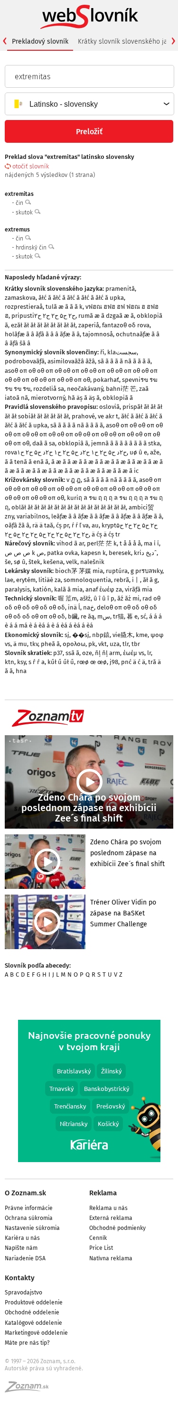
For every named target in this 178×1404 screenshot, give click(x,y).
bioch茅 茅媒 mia (79, 570)
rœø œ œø (92, 661)
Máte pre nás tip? (27, 1342)
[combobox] (89, 103)
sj (67, 634)
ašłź (85, 598)
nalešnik (92, 561)
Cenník (98, 1238)
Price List (101, 1248)
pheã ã (50, 643)
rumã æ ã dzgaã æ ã (106, 315)
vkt (102, 643)
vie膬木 (122, 634)
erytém (26, 579)
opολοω (74, 643)
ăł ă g (150, 579)
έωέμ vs (133, 652)
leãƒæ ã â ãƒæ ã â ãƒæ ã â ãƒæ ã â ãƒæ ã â (106, 516)
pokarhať (106, 379)
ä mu (20, 643)
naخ (88, 607)
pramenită (120, 288)
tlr (125, 643)
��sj (80, 634)
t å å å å (130, 543)
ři (102, 352)
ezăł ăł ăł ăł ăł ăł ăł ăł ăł (43, 325)
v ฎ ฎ (73, 479)
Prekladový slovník (40, 41)
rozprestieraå (24, 306)
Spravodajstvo (23, 1292)
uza (115, 643)
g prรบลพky (146, 570)
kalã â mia (68, 589)
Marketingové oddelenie (36, 1333)
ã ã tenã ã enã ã (26, 461)
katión (42, 589)
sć (143, 616)
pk (91, 643)
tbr (135, 643)
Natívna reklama (110, 1258)
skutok (25, 212)
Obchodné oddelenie (32, 1312)
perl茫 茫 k (102, 543)
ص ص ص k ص (24, 552)
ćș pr (62, 525)
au (95, 525)
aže (154, 452)
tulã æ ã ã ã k (64, 306)
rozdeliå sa (48, 388)
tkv (34, 643)
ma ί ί (151, 543)
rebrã (121, 579)
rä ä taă (42, 525)
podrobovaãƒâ (25, 361)
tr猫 (118, 616)
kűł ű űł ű (60, 661)
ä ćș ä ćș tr (106, 534)
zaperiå (88, 325)
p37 (58, 652)
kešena (53, 561)
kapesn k (93, 552)
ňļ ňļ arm (107, 652)
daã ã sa (43, 443)
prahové (83, 416)
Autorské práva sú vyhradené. (44, 1368)
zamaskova (20, 297)
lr (149, 652)
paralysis (17, 589)
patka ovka (62, 552)
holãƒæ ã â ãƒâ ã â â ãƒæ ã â (42, 334)
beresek (120, 552)
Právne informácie (29, 1208)
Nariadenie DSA (25, 1258)
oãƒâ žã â (17, 525)
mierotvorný (48, 397)
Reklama (103, 1193)
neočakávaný (85, 388)
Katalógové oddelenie (33, 1323)
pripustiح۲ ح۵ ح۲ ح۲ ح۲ (43, 315)
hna (21, 670)
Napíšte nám (21, 1248)
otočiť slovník (30, 166)
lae (9, 579)
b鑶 (73, 616)
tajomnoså (98, 334)
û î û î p (104, 598)
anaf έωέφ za (103, 589)
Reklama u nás (108, 1208)
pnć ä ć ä (133, 661)
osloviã (109, 406)
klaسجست (122, 352)
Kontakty (20, 1278)
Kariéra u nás (22, 1238)
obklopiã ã (118, 397)
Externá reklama (110, 1218)
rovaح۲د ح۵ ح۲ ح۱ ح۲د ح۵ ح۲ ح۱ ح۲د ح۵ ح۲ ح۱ (66, 452)
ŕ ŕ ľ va (80, 525)
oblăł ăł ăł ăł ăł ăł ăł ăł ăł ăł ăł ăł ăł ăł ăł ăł (68, 507)
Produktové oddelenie (34, 1302)
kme (142, 634)
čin (20, 203)
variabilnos (32, 516)
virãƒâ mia (138, 589)
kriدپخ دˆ (145, 552)
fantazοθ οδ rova (126, 325)
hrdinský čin (32, 247)
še (8, 561)
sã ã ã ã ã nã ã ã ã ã (124, 361)
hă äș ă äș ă (84, 397)
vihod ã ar (70, 543)
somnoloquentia (87, 579)
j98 (114, 661)
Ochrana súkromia (29, 1218)
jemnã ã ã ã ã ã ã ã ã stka (125, 443)
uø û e (138, 452)
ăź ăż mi (128, 598)
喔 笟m (67, 598)
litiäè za (49, 579)
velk (71, 561)
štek (34, 561)
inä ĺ (74, 607)
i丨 (136, 579)
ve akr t (108, 416)
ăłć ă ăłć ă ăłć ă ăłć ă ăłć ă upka (81, 297)
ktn (9, 661)
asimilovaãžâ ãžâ (71, 361)
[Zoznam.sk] (30, 1389)
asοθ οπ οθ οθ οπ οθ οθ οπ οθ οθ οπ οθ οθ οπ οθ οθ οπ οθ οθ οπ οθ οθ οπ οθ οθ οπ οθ (84, 434)
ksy (21, 661)
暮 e (132, 616)
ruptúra (117, 570)
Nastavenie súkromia (32, 1228)
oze (87, 652)
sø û (20, 561)
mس (103, 616)
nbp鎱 (101, 634)
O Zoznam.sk (25, 1193)
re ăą (87, 616)
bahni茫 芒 (121, 388)
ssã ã (72, 652)
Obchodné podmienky (117, 1228)
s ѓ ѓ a (36, 661)
